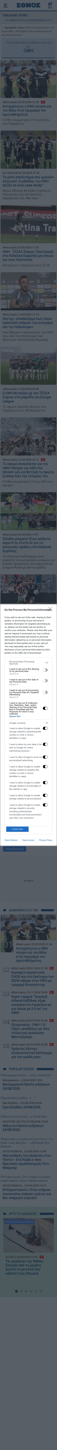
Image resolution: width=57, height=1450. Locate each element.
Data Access (28, 840)
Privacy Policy (45, 840)
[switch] (45, 670)
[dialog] (28, 725)
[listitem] (28, 662)
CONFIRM (17, 829)
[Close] (51, 610)
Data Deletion (11, 840)
